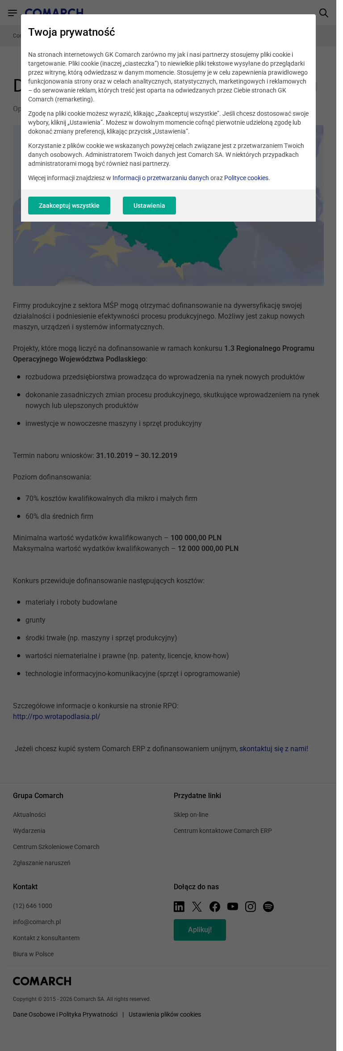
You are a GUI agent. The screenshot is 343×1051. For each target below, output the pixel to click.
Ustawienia (149, 205)
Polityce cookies (246, 177)
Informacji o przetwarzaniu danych (161, 177)
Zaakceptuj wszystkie (69, 205)
